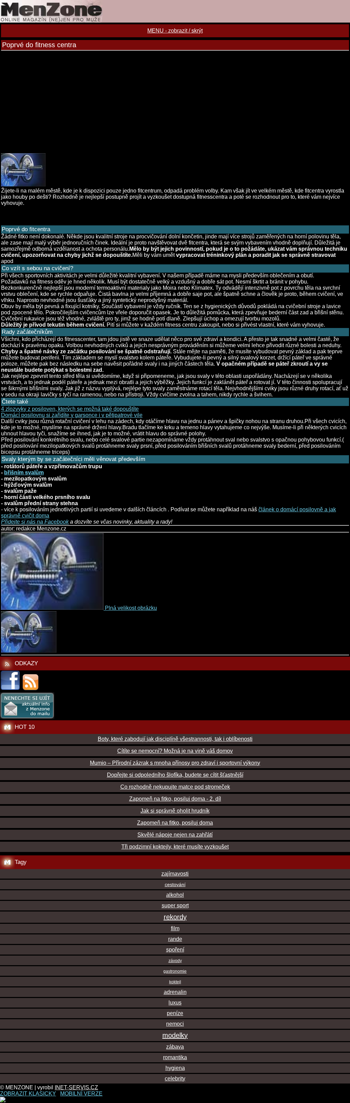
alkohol (175, 895)
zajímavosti (175, 874)
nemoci (175, 1024)
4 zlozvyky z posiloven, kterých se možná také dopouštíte (70, 409)
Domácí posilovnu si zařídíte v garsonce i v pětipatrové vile (72, 415)
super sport (175, 905)
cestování (175, 884)
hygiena (175, 1068)
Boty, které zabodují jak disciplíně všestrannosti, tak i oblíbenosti (175, 739)
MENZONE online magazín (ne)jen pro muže (175, 11)
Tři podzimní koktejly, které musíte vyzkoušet (175, 847)
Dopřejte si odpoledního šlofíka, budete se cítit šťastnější (175, 775)
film (175, 928)
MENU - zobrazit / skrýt (175, 31)
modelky (175, 1035)
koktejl (175, 982)
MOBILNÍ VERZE (81, 1094)
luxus (175, 1003)
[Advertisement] (175, 102)
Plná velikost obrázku (131, 608)
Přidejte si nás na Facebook (35, 522)
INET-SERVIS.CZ (76, 1087)
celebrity (175, 1078)
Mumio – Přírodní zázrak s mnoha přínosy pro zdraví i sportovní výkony (175, 763)
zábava (175, 1047)
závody (175, 960)
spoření (175, 950)
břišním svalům (24, 472)
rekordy (175, 917)
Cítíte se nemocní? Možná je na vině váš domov (175, 751)
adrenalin (175, 992)
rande (175, 939)
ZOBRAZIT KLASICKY (28, 1094)
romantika (175, 1057)
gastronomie (175, 971)
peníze (175, 1013)
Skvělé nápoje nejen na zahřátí (175, 835)
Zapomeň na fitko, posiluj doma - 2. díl (175, 799)
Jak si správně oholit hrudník (175, 811)
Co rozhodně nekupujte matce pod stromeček (175, 787)
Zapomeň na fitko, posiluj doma (175, 823)
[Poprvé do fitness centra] (23, 184)
